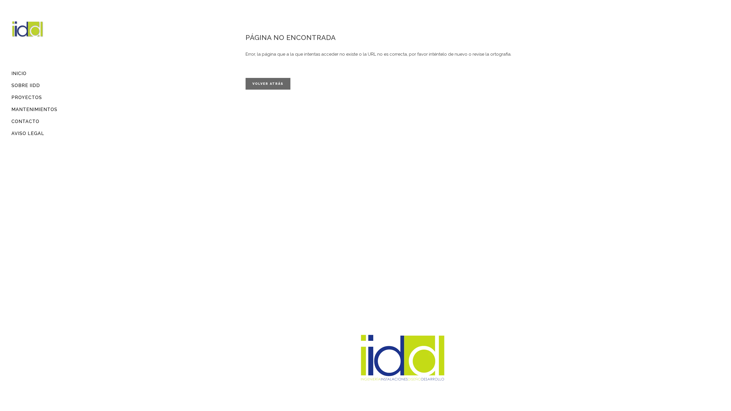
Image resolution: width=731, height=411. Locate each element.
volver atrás (268, 84)
